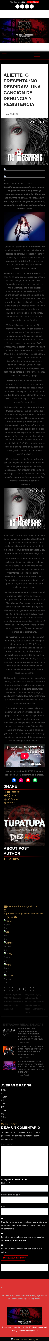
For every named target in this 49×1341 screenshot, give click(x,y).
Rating (4, 1179)
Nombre (5, 1183)
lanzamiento (16, 68)
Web (3, 1206)
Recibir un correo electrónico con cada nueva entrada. (21, 1250)
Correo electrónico (10, 1195)
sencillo (29, 68)
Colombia (7, 68)
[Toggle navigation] (37, 55)
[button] (4, 55)
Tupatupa (11, 859)
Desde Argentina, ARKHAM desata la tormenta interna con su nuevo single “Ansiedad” (13, 1001)
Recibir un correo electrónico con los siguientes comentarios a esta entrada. (22, 1239)
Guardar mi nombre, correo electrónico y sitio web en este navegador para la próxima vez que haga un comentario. (24, 1225)
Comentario (7, 1144)
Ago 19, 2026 (24, 1042)
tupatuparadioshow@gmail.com (22, 906)
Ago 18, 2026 (24, 1057)
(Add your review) (9, 1124)
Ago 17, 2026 (24, 1075)
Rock (23, 68)
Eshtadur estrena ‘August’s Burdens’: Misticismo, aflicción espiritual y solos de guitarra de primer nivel (30, 1034)
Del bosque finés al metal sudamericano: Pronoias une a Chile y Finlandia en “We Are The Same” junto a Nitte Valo (31, 1067)
